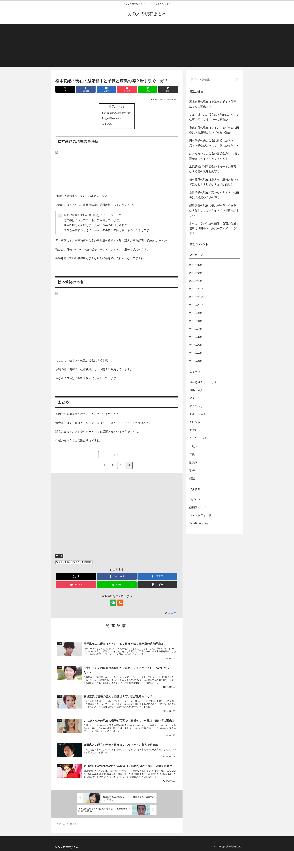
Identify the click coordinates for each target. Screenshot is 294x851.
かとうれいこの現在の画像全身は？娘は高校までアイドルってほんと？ (214, 156)
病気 (77, 562)
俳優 (60, 556)
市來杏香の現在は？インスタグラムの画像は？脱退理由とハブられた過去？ (214, 130)
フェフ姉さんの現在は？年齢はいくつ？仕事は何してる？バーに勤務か (214, 117)
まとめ (108, 123)
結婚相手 (88, 562)
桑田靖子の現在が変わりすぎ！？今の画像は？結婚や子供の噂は (214, 195)
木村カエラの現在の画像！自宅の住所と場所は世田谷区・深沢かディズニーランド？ (214, 228)
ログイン (194, 499)
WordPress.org (198, 523)
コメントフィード (200, 515)
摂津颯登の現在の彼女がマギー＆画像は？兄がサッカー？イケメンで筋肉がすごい (214, 210)
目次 (112, 106)
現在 (69, 562)
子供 (60, 562)
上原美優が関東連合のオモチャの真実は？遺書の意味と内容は (212, 169)
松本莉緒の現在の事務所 (117, 113)
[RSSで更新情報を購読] (120, 603)
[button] (168, 89)
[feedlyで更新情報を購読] (113, 603)
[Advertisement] (147, 45)
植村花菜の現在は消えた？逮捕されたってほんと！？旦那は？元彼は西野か (214, 182)
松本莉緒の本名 (113, 118)
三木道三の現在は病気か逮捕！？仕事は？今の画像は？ (212, 104)
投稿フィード (197, 507)
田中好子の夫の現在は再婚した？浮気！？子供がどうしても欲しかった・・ (214, 143)
